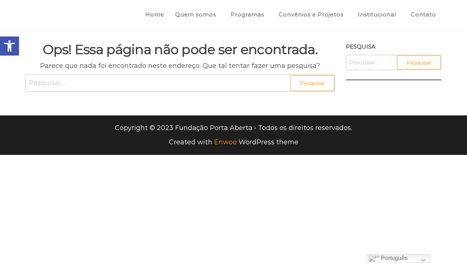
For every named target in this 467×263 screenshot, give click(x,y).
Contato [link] (423, 14)
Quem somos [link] (195, 14)
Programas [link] (247, 14)
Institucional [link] (377, 14)
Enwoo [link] (225, 142)
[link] (9, 46)
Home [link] (154, 14)
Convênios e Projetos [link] (311, 14)
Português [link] (393, 258)
